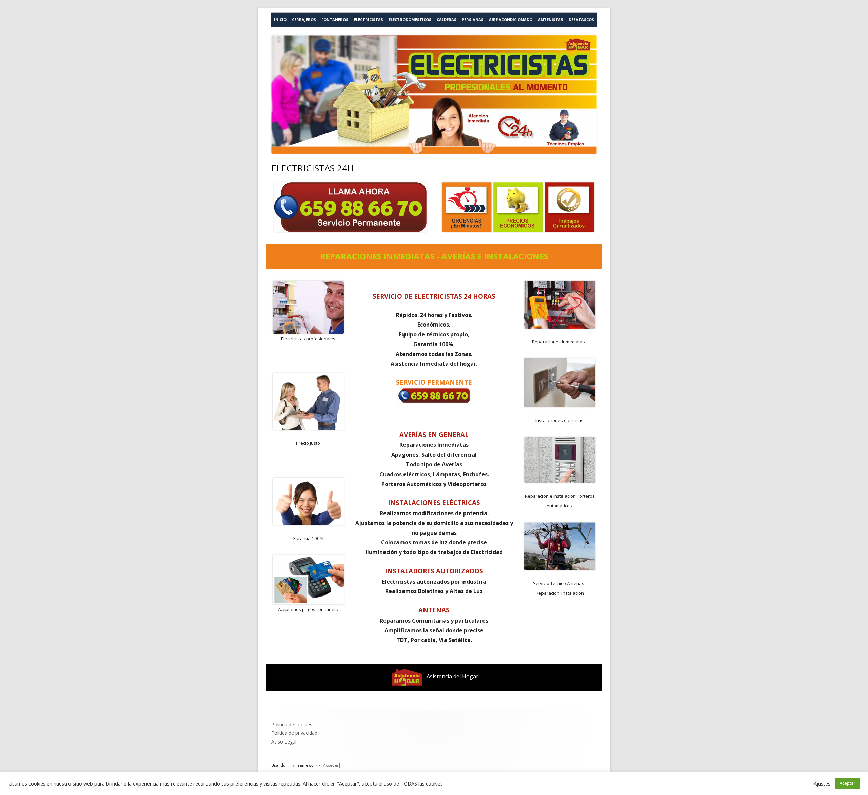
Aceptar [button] (847, 783)
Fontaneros (334, 19)
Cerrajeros (304, 19)
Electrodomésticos (410, 19)
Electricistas (368, 19)
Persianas (473, 19)
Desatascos (581, 19)
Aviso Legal (283, 741)
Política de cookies (291, 724)
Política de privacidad (294, 733)
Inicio (280, 19)
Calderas (446, 19)
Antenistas (550, 19)
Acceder (331, 765)
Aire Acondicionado (510, 19)
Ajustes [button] (822, 783)
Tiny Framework (302, 765)
